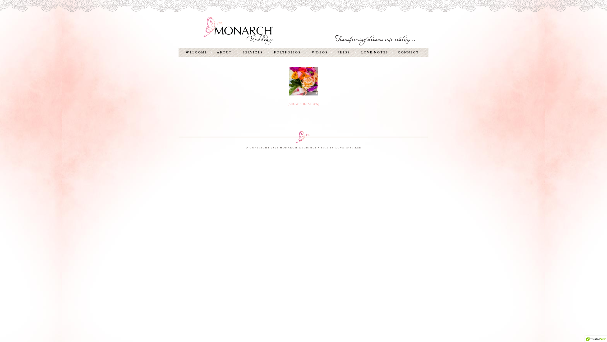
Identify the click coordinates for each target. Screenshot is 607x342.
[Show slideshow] (303, 104)
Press (343, 52)
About (224, 52)
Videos (320, 52)
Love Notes (374, 52)
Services (253, 52)
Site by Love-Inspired (341, 147)
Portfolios (287, 52)
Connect (408, 52)
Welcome (196, 52)
